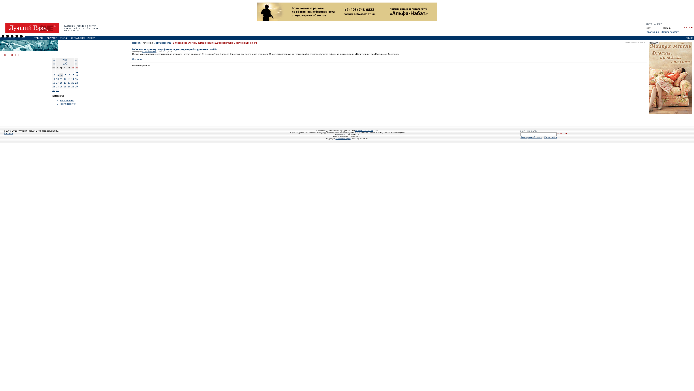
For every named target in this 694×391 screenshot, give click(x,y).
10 (57, 79)
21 (72, 83)
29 (76, 86)
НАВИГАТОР (51, 38)
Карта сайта (550, 137)
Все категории (67, 100)
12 (65, 79)
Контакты (8, 133)
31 (57, 90)
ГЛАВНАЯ (38, 38)
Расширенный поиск (531, 137)
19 (65, 83)
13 (69, 79)
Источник (137, 59)
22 (76, 83)
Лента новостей (68, 104)
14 (72, 79)
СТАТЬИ (64, 38)
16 (53, 83)
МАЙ (65, 64)
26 (65, 86)
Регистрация (652, 32)
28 (72, 86)
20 (69, 83)
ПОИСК (689, 38)
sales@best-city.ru (343, 139)
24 (57, 86)
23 (53, 86)
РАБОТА (91, 38)
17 (57, 83)
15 (76, 79)
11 (61, 79)
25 (61, 86)
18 (61, 83)
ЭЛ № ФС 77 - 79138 (364, 131)
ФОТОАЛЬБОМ (77, 38)
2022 (65, 60)
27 (69, 86)
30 (53, 90)
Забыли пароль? (670, 32)
